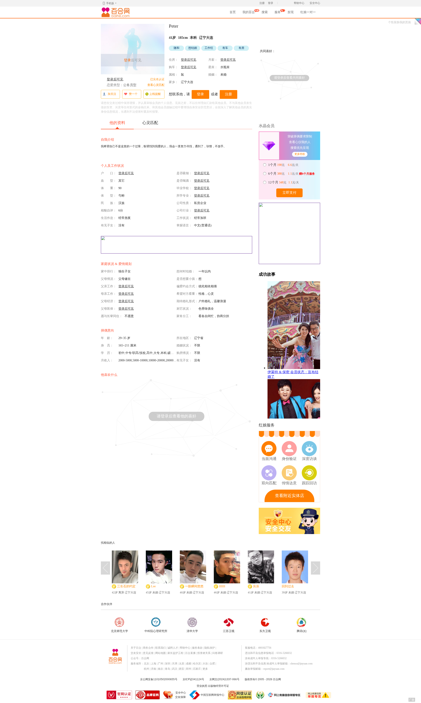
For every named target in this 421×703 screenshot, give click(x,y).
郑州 (188, 668)
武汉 (174, 668)
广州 (160, 663)
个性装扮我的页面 (399, 22)
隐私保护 (209, 647)
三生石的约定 (126, 586)
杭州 (146, 668)
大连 (205, 663)
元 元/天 (283, 165)
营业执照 (202, 685)
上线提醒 (155, 94)
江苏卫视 (228, 631)
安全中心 (315, 3)
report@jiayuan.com (273, 668)
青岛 (167, 668)
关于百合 (136, 647)
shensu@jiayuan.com (301, 663)
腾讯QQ (301, 631)
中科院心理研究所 (155, 631)
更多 (205, 668)
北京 (146, 663)
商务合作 (148, 647)
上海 (153, 663)
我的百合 (249, 13)
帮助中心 (299, 3)
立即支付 (289, 192)
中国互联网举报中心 (212, 694)
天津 (174, 663)
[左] (105, 568)
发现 (290, 12)
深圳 (167, 663)
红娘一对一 (308, 12)
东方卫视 (265, 631)
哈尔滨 (197, 663)
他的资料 (117, 123)
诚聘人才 (173, 647)
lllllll (222, 586)
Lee (153, 586)
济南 (153, 668)
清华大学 (192, 631)
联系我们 (160, 647)
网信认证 (240, 695)
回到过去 (288, 586)
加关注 (112, 94)
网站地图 (160, 653)
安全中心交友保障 (180, 695)
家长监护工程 (175, 653)
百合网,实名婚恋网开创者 (116, 12)
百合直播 (190, 653)
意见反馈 (148, 653)
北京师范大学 (119, 631)
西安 (181, 668)
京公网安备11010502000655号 (158, 679)
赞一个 (133, 94)
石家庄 (197, 668)
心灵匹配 (150, 123)
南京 (160, 668)
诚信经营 (259, 695)
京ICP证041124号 (193, 679)
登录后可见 (115, 79)
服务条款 (197, 647)
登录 (270, 3)
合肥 (212, 663)
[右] (315, 568)
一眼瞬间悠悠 (194, 586)
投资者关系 (203, 653)
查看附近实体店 (289, 495)
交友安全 (136, 653)
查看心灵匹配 (155, 85)
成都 (188, 663)
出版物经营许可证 (218, 685)
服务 (278, 13)
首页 (233, 12)
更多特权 (299, 154)
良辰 (256, 586)
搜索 (265, 12)
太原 (181, 663)
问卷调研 (217, 653)
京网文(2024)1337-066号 (224, 679)
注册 (262, 3)
